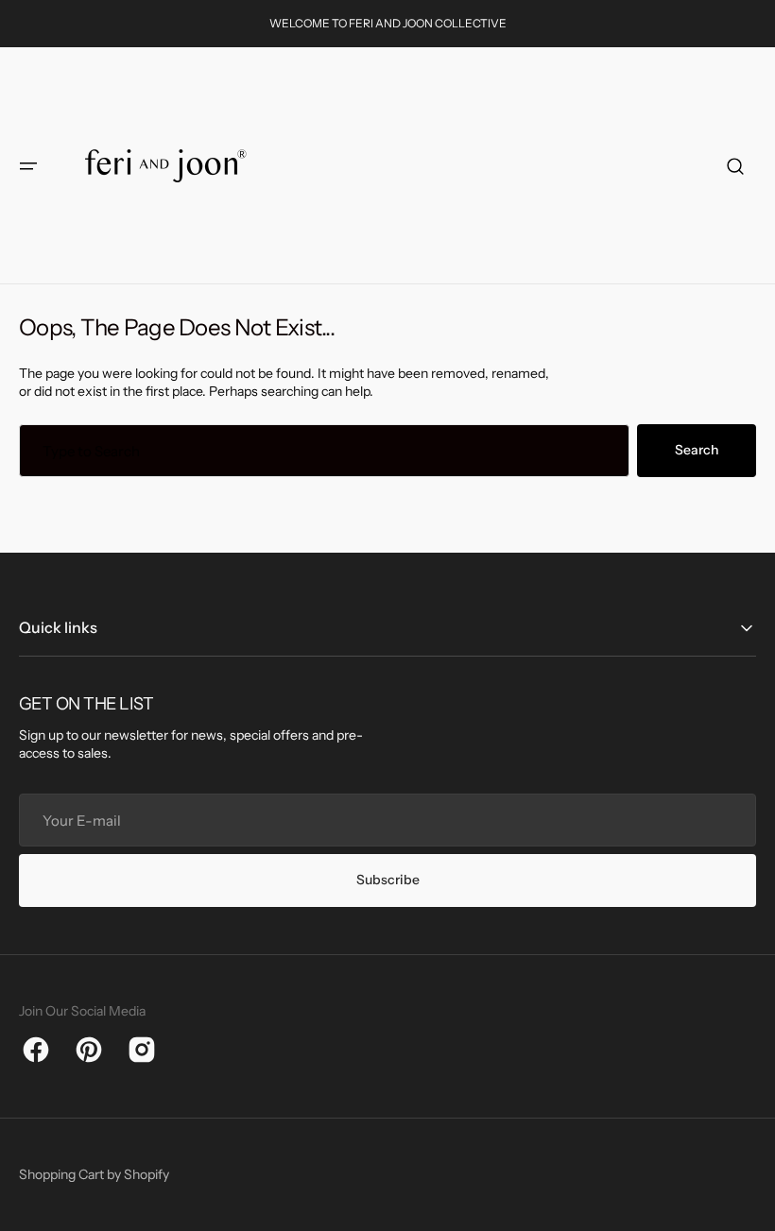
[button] (28, 166)
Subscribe (388, 879)
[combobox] (324, 450)
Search (696, 449)
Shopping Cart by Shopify (94, 1174)
